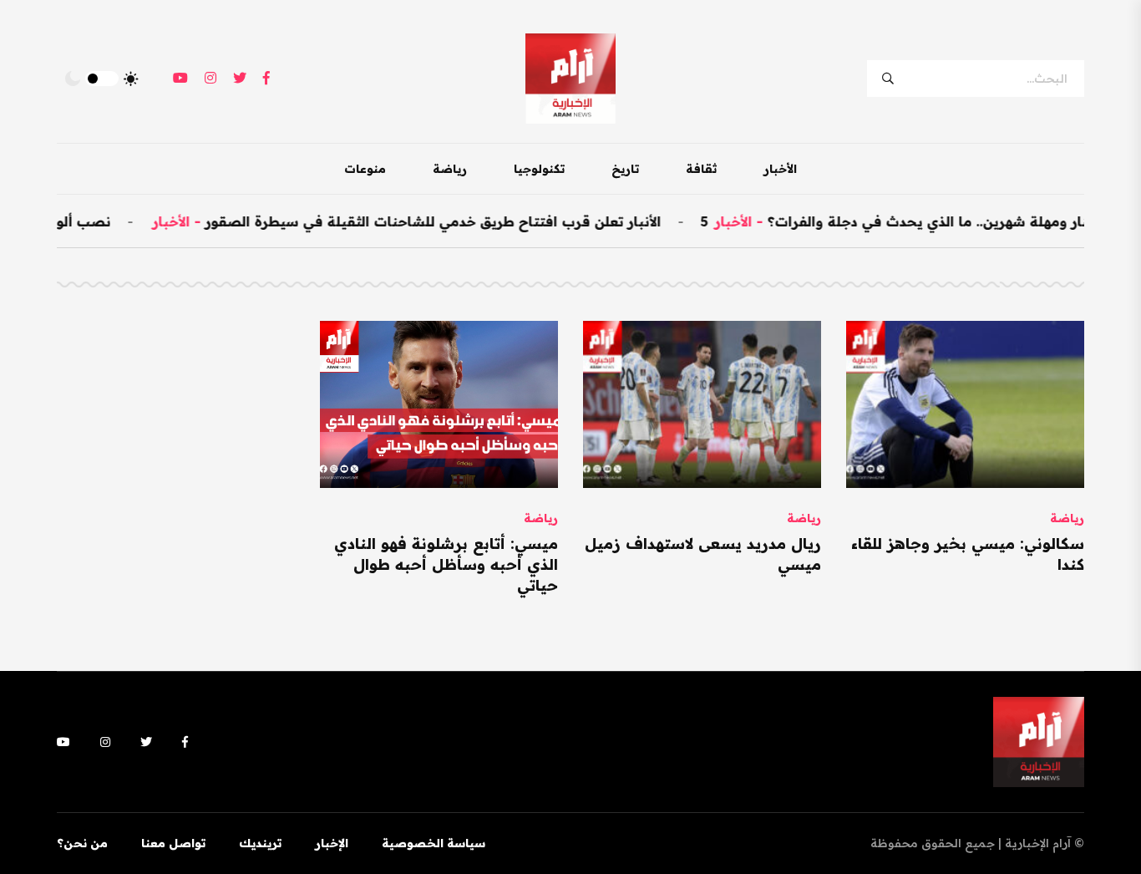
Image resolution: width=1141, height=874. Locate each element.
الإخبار (331, 843)
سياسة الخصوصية (433, 843)
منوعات (365, 168)
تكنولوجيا (539, 168)
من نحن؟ (82, 843)
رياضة (450, 168)
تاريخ (625, 168)
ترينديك (260, 843)
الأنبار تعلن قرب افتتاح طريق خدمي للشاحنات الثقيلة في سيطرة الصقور (452, 221)
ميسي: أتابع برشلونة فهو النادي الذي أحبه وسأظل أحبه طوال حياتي (446, 564)
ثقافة (701, 168)
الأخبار (780, 168)
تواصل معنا (173, 843)
